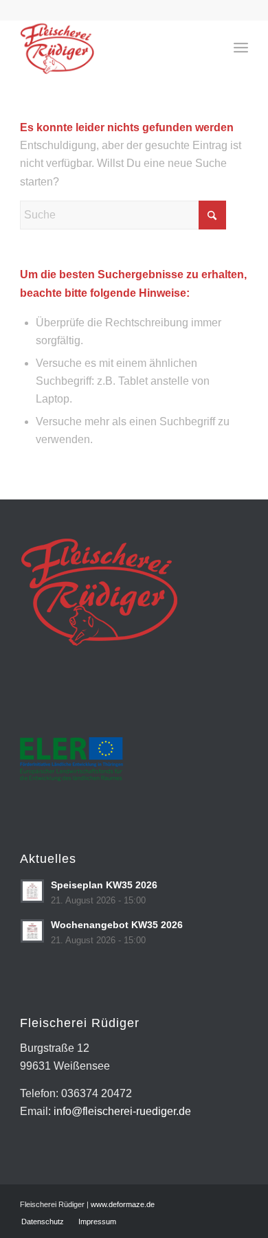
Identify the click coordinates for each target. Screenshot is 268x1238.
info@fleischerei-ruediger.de (122, 1111)
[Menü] (241, 47)
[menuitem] (241, 47)
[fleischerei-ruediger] (111, 47)
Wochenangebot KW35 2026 (117, 925)
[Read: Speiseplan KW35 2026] (32, 891)
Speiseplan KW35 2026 (104, 885)
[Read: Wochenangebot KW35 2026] (32, 931)
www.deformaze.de (123, 1204)
